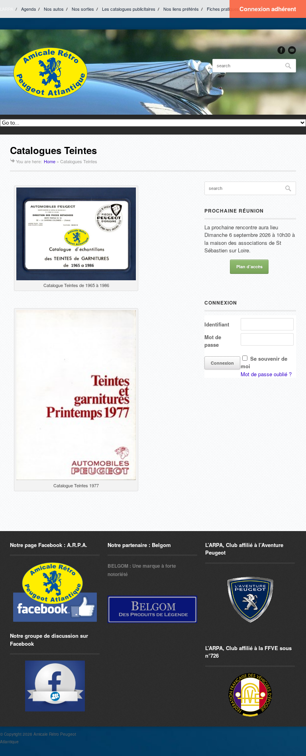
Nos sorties (83, 9)
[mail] (292, 50)
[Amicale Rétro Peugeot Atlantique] (50, 72)
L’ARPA (6, 9)
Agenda (28, 9)
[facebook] (281, 50)
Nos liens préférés (181, 9)
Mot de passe (212, 341)
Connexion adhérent (267, 8)
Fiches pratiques (223, 9)
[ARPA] (55, 685)
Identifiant (216, 324)
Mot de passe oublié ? (266, 374)
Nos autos (54, 9)
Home (49, 161)
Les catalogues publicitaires (128, 9)
